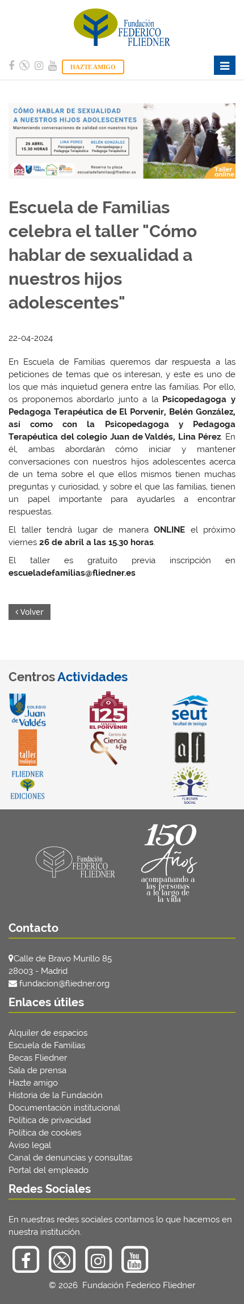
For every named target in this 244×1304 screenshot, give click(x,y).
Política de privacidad (50, 1120)
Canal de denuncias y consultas (70, 1158)
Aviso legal (30, 1145)
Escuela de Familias (47, 1045)
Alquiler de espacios (48, 1033)
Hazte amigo (33, 1083)
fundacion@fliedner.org (64, 983)
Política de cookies (45, 1133)
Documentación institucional (64, 1108)
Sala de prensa (37, 1070)
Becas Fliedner (38, 1058)
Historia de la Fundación (56, 1095)
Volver (31, 611)
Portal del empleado (49, 1170)
